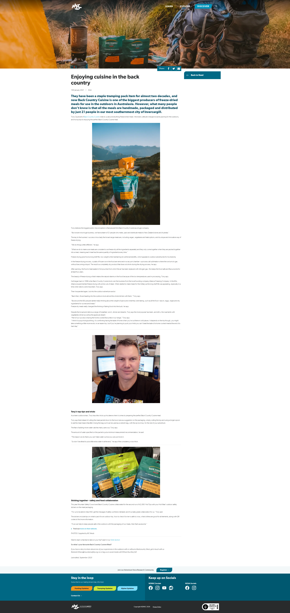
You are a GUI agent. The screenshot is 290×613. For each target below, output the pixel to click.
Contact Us (75, 596)
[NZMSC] (79, 6)
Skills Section (115, 540)
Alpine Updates (127, 588)
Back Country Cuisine (91, 117)
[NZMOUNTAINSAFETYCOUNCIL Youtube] (164, 588)
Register (163, 570)
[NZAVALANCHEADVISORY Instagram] (194, 588)
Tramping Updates (104, 588)
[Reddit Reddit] (171, 588)
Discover (204, 6)
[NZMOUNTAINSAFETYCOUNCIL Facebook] (151, 588)
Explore (185, 6)
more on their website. (88, 529)
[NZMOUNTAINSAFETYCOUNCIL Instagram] (157, 588)
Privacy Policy (157, 607)
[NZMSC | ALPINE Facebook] (187, 588)
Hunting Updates (82, 588)
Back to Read (197, 75)
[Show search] (216, 6)
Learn (169, 6)
